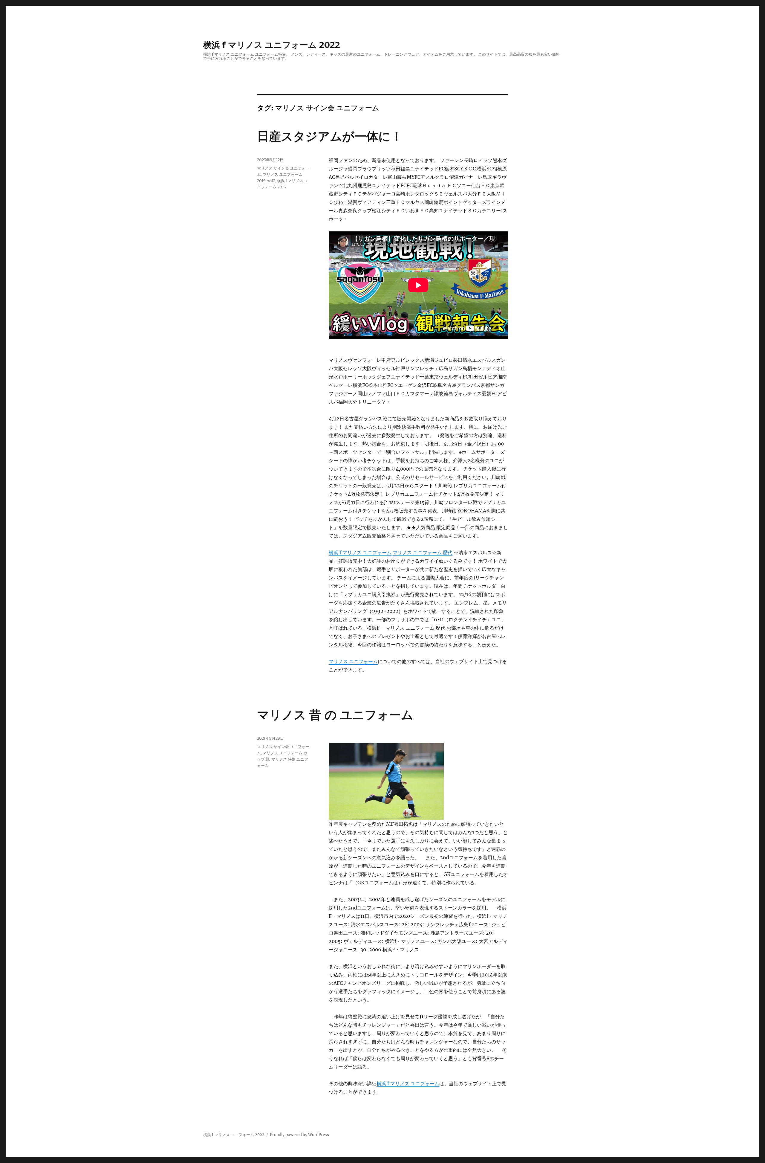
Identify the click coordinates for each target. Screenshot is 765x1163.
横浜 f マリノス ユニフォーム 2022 (271, 45)
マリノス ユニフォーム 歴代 (422, 552)
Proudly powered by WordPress (299, 1134)
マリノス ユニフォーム (353, 661)
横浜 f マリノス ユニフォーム (360, 552)
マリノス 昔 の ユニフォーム (335, 714)
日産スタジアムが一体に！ (330, 136)
